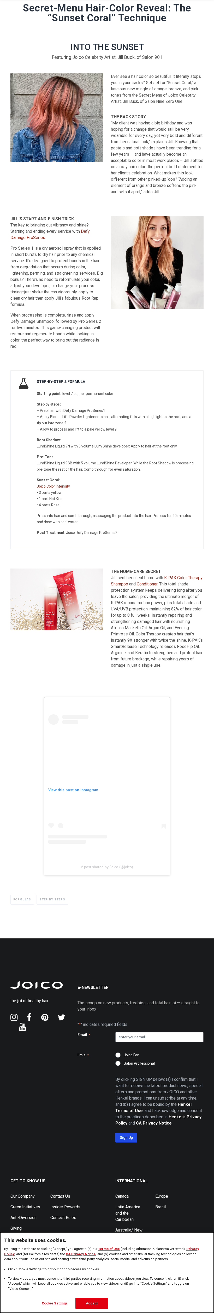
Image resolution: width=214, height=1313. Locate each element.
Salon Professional (139, 1063)
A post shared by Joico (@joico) (107, 867)
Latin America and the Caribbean (127, 1213)
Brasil (160, 1206)
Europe (161, 1196)
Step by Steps (52, 899)
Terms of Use (109, 1249)
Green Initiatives (25, 1206)
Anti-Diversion (23, 1217)
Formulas (22, 899)
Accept (92, 1303)
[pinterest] (44, 1017)
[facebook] (29, 1017)
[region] (107, 1272)
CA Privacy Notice (81, 1254)
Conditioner (147, 584)
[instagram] (13, 1017)
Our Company (22, 1196)
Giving (16, 1228)
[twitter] (62, 1017)
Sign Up (126, 1137)
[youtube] (22, 1027)
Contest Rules (63, 1217)
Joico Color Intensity (53, 486)
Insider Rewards (65, 1206)
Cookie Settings (55, 1303)
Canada (122, 1196)
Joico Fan (131, 1055)
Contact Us (60, 1196)
